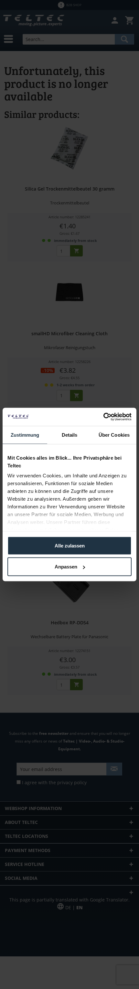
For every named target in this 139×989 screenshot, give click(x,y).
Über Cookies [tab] (114, 434)
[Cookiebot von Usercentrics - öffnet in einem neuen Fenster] (103, 417)
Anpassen (66, 566)
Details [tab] (70, 434)
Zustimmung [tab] (25, 434)
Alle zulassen (70, 545)
